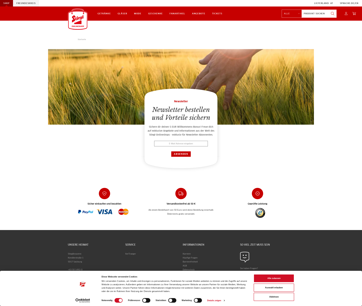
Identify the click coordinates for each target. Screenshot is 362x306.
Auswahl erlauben (274, 287)
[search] (332, 14)
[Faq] (86, 211)
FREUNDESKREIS (26, 3)
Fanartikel (177, 13)
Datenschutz (189, 269)
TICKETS (217, 13)
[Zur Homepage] (78, 19)
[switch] (146, 300)
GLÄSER (122, 13)
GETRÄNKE (104, 13)
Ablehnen (274, 297)
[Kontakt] (244, 257)
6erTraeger (130, 254)
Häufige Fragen (190, 257)
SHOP (6, 3)
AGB (185, 265)
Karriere (187, 254)
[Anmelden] (346, 13)
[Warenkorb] (354, 13)
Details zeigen (214, 300)
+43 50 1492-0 (75, 269)
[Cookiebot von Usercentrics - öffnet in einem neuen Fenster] (82, 300)
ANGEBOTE (198, 13)
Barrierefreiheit (190, 261)
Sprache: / (349, 3)
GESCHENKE (155, 13)
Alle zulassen (274, 278)
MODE (137, 13)
